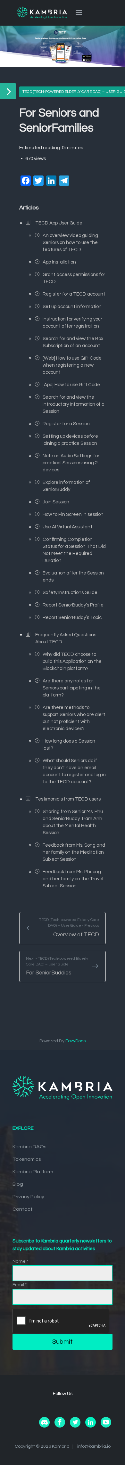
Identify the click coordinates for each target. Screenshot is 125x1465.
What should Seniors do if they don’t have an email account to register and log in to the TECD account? (74, 771)
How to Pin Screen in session (73, 514)
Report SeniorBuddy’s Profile (73, 605)
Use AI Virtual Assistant (67, 527)
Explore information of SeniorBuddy (66, 486)
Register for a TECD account (74, 294)
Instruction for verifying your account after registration (72, 323)
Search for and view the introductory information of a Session (73, 404)
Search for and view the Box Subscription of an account (73, 342)
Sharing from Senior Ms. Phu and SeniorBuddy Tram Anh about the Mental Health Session (73, 822)
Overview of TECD (69, 928)
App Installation (59, 262)
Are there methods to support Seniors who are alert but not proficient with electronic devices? (74, 718)
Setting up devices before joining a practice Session (70, 440)
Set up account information (72, 306)
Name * (20, 1261)
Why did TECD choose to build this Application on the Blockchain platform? (72, 661)
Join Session (56, 502)
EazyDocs (75, 1041)
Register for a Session (66, 423)
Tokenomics (27, 1159)
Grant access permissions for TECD (74, 278)
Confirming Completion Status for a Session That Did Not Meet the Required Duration (74, 550)
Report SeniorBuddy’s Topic (72, 617)
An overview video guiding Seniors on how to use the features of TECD (70, 242)
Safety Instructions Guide (70, 592)
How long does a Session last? (69, 745)
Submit (62, 1342)
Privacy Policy (28, 1196)
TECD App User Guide (58, 223)
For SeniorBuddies (57, 966)
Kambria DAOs (29, 1146)
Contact (23, 1209)
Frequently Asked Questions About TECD (65, 638)
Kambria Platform (33, 1171)
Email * (20, 1284)
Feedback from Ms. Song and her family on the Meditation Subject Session (74, 852)
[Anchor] (42, 207)
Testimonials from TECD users (68, 799)
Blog (18, 1184)
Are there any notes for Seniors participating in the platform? (72, 688)
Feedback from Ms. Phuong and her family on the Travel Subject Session (73, 878)
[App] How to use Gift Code (71, 384)
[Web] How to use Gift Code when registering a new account (72, 365)
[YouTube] (106, 1426)
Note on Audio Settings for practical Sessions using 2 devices (71, 462)
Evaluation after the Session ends (73, 576)
